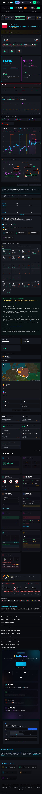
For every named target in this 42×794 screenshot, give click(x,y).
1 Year (28, 128)
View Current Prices (36, 32)
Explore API (21, 664)
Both (14, 731)
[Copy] (3, 79)
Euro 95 (23, 731)
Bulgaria (6, 44)
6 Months (32, 128)
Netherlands (6, 46)
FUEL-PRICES (8, 2)
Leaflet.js (23, 772)
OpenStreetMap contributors (37, 380)
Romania (13, 44)
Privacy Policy (20, 741)
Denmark (21, 46)
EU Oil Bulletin (16, 303)
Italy (27, 46)
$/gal (37, 2)
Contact (21, 789)
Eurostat (6, 767)
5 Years (24, 128)
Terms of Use (23, 787)
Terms (24, 741)
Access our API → (14, 196)
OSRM (6, 778)
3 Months (37, 128)
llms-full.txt (14, 326)
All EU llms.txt (19, 326)
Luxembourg (27, 44)
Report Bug (38, 787)
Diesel (33, 731)
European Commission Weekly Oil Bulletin (16, 752)
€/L (34, 2)
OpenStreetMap (28, 772)
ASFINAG (6, 772)
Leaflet (32, 380)
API (30, 320)
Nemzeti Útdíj (12, 772)
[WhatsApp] (5, 79)
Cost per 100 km (6, 787)
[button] (5, 377)
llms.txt (11, 326)
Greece (14, 46)
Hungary (20, 44)
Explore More (37, 583)
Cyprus (35, 44)
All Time (20, 128)
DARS (8, 772)
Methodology (15, 787)
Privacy (30, 787)
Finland (34, 46)
